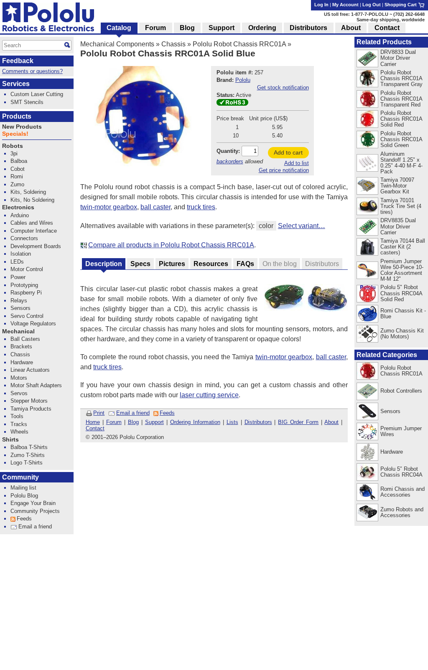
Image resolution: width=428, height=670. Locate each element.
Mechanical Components (117, 44)
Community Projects (35, 511)
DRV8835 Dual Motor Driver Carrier (398, 226)
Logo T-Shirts (26, 462)
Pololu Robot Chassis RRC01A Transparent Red (401, 99)
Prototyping (24, 285)
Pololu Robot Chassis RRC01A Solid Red (401, 119)
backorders (230, 161)
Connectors (24, 238)
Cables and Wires (31, 223)
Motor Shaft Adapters (36, 385)
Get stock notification (283, 87)
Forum (114, 422)
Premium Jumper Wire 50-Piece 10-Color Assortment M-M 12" (401, 270)
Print (98, 413)
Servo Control (26, 316)
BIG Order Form (298, 422)
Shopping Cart (401, 4)
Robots (12, 146)
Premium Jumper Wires (401, 431)
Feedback (17, 60)
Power (17, 277)
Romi (16, 176)
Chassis (173, 44)
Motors (18, 378)
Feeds (167, 413)
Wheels (19, 432)
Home (93, 422)
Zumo (17, 184)
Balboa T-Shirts (29, 447)
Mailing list (23, 488)
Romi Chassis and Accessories (402, 492)
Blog (133, 422)
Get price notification (284, 170)
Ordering (262, 27)
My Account (345, 4)
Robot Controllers (401, 391)
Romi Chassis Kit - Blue (403, 313)
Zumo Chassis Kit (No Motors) (402, 333)
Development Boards (35, 246)
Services (16, 83)
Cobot (17, 169)
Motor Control (26, 269)
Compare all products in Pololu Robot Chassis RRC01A (171, 245)
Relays (18, 300)
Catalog (119, 27)
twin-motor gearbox (108, 207)
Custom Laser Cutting (36, 94)
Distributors (258, 422)
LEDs (17, 262)
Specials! (15, 134)
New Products (22, 127)
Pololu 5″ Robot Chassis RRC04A (401, 472)
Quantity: (228, 151)
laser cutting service (209, 394)
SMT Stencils (26, 102)
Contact (95, 428)
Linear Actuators (30, 370)
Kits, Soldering (28, 192)
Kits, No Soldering (32, 200)
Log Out (371, 4)
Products (16, 116)
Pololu (242, 80)
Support (154, 422)
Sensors (390, 411)
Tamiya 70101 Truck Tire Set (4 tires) (400, 206)
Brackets (21, 346)
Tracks (18, 424)
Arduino (19, 215)
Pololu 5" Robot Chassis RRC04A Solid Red (401, 293)
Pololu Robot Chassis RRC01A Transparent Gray (401, 78)
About (331, 422)
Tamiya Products (30, 409)
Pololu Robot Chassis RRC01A (239, 44)
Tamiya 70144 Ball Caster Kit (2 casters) (402, 247)
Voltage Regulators (33, 323)
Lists (232, 422)
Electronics (18, 207)
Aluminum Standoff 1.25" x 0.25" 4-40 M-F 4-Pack (401, 163)
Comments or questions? (32, 71)
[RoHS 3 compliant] (232, 104)
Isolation (20, 254)
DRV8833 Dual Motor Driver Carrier (398, 58)
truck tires (201, 207)
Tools (16, 416)
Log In (321, 4)
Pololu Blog (24, 495)
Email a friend (133, 413)
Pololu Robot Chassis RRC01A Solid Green (401, 139)
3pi (14, 153)
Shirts (10, 440)
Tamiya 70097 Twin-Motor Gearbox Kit (397, 186)
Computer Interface (33, 231)
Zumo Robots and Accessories (401, 512)
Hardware (391, 452)
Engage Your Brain (33, 503)
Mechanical (18, 331)
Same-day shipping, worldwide (391, 19)
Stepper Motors (29, 401)
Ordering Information (195, 422)
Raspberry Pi (26, 292)
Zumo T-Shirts (27, 455)
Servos (19, 393)
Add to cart (288, 152)
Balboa (18, 161)
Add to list (296, 163)
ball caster (155, 207)
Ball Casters (25, 339)
